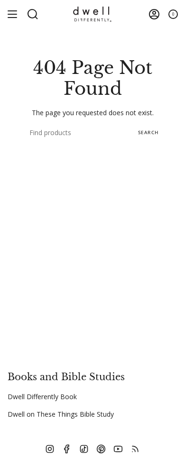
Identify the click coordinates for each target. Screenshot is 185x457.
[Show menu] (12, 14)
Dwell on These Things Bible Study (61, 414)
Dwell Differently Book (42, 396)
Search (148, 132)
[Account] (154, 14)
